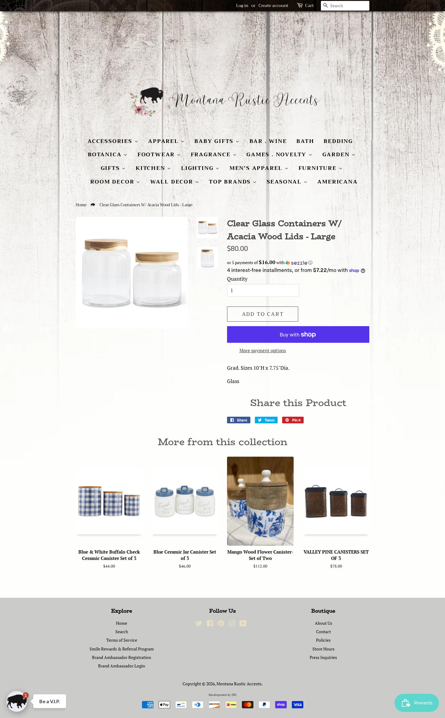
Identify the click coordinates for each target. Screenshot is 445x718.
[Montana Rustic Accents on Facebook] (209, 624)
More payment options (262, 350)
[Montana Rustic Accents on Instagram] (232, 624)
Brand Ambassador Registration (121, 657)
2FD (233, 695)
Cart (309, 5)
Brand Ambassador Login (121, 666)
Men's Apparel (257, 168)
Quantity (237, 278)
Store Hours (323, 649)
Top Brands (231, 182)
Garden (337, 154)
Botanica (106, 154)
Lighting (198, 168)
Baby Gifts (215, 141)
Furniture (318, 168)
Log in (242, 5)
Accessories (110, 141)
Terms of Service (121, 640)
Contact (323, 631)
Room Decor (113, 182)
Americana (337, 182)
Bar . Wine (268, 141)
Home (81, 205)
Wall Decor (172, 182)
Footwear (157, 154)
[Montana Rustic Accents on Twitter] (199, 624)
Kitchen (151, 168)
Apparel (164, 141)
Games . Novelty (277, 154)
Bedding (338, 141)
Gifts (111, 168)
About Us (323, 623)
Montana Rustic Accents (239, 684)
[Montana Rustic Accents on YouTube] (242, 624)
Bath (305, 141)
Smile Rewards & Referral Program (122, 649)
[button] (298, 263)
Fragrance (212, 154)
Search (121, 631)
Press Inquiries (323, 657)
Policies (323, 640)
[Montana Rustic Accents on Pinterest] (221, 624)
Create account (273, 5)
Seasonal (285, 182)
